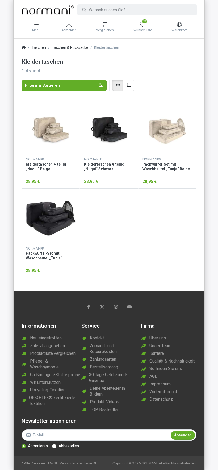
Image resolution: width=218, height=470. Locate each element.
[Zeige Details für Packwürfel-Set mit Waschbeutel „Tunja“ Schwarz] (51, 218)
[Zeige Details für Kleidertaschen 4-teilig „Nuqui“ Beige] (51, 129)
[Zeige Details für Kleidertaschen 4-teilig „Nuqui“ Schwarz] (109, 129)
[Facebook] (88, 307)
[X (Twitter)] (102, 307)
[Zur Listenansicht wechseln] (128, 85)
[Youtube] (130, 307)
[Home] (24, 47)
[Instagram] (116, 307)
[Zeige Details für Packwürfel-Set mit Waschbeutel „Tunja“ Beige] (167, 129)
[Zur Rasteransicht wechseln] (117, 85)
